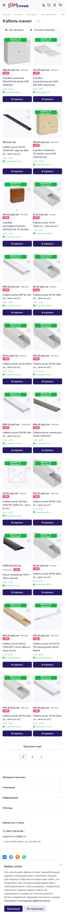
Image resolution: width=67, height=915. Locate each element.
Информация (10, 797)
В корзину (17, 99)
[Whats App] (24, 857)
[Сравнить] (28, 44)
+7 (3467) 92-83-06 (13, 831)
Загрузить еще (32, 746)
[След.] (41, 756)
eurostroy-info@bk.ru (14, 836)
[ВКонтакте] (5, 857)
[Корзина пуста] (60, 5)
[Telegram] (11, 857)
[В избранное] (28, 39)
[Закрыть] (60, 864)
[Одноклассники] (18, 857)
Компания (9, 787)
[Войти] (54, 5)
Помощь (8, 807)
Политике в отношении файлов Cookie (27, 900)
